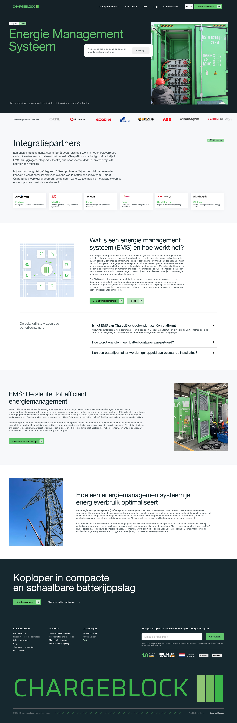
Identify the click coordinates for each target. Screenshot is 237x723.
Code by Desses (217, 713)
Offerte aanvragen (21, 640)
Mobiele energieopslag (59, 643)
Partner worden (89, 637)
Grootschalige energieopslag (61, 637)
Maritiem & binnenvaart (59, 640)
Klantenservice (19, 633)
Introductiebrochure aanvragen (26, 637)
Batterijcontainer (90, 633)
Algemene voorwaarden (23, 647)
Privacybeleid (19, 650)
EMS (85, 640)
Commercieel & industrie (59, 633)
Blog (15, 643)
